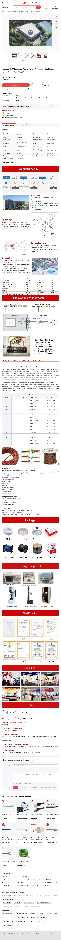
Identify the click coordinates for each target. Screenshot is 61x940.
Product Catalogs (24, 876)
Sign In (4, 117)
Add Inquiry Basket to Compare (30, 61)
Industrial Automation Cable (37, 880)
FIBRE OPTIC (33, 882)
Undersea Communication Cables (32, 906)
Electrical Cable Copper (8, 917)
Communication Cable (35, 11)
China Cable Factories (8, 913)
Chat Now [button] (46, 85)
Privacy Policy (54, 933)
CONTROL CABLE (34, 885)
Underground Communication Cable (11, 906)
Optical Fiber (17, 902)
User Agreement (39, 933)
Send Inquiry (15, 85)
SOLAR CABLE (5, 885)
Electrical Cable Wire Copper (38, 917)
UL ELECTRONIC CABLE (22, 885)
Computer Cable (7, 902)
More (3, 928)
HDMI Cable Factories (51, 913)
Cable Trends (41, 921)
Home (3, 11)
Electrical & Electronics (11, 11)
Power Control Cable (8, 921)
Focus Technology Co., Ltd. (20, 933)
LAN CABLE (48, 880)
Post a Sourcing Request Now (47, 787)
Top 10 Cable (31, 921)
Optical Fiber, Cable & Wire (22, 11)
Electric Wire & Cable (29, 902)
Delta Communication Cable (44, 902)
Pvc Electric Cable (20, 921)
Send (15, 787)
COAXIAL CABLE (20, 882)
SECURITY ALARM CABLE (51, 882)
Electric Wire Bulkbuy (8, 925)
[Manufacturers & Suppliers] (31, 2)
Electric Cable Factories (37, 913)
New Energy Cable (6, 880)
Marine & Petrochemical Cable (23, 880)
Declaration (46, 933)
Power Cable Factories (22, 913)
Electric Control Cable (22, 917)
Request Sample (28, 88)
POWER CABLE (48, 885)
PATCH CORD (5, 882)
